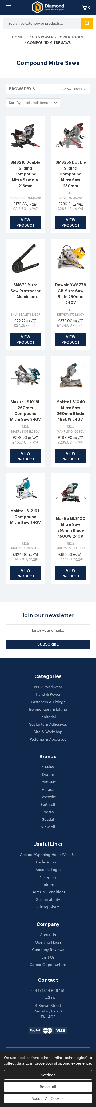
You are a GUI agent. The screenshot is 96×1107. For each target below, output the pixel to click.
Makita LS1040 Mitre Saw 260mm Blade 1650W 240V (70, 410)
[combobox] (42, 23)
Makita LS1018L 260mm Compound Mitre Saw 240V (25, 410)
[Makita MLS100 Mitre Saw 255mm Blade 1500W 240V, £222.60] (70, 492)
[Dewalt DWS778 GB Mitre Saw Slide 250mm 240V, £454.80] (70, 259)
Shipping (48, 877)
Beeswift (48, 797)
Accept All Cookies (48, 1098)
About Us (48, 934)
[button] (48, 89)
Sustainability (48, 899)
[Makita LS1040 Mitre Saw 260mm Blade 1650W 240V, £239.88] (70, 375)
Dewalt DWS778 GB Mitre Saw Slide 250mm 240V (70, 293)
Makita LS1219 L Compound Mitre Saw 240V (25, 517)
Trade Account (48, 862)
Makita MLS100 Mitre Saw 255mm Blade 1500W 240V (70, 527)
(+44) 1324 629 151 (48, 990)
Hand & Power (48, 694)
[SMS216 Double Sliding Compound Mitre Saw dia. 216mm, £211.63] (25, 136)
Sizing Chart (48, 907)
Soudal (48, 819)
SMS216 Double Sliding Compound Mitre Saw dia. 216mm (25, 174)
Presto (48, 811)
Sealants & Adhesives (48, 724)
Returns (48, 884)
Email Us (48, 998)
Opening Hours (48, 942)
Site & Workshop (48, 731)
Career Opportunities (48, 964)
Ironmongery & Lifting (48, 709)
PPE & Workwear (48, 686)
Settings (48, 1075)
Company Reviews (48, 949)
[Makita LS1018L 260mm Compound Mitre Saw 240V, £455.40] (25, 375)
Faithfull (48, 804)
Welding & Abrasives (48, 739)
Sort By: (15, 102)
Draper (48, 774)
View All (48, 826)
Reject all (48, 1086)
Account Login (48, 869)
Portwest (48, 782)
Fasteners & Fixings (48, 701)
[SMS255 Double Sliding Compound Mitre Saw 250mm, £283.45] (70, 136)
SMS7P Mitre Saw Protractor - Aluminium (25, 291)
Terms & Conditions (48, 892)
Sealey (48, 767)
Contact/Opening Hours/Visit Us (48, 854)
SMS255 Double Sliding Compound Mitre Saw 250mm (70, 174)
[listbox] (41, 103)
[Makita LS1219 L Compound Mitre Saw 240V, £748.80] (25, 488)
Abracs (48, 789)
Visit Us (48, 957)
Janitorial (48, 716)
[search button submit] (87, 23)
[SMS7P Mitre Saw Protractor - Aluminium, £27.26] (25, 259)
